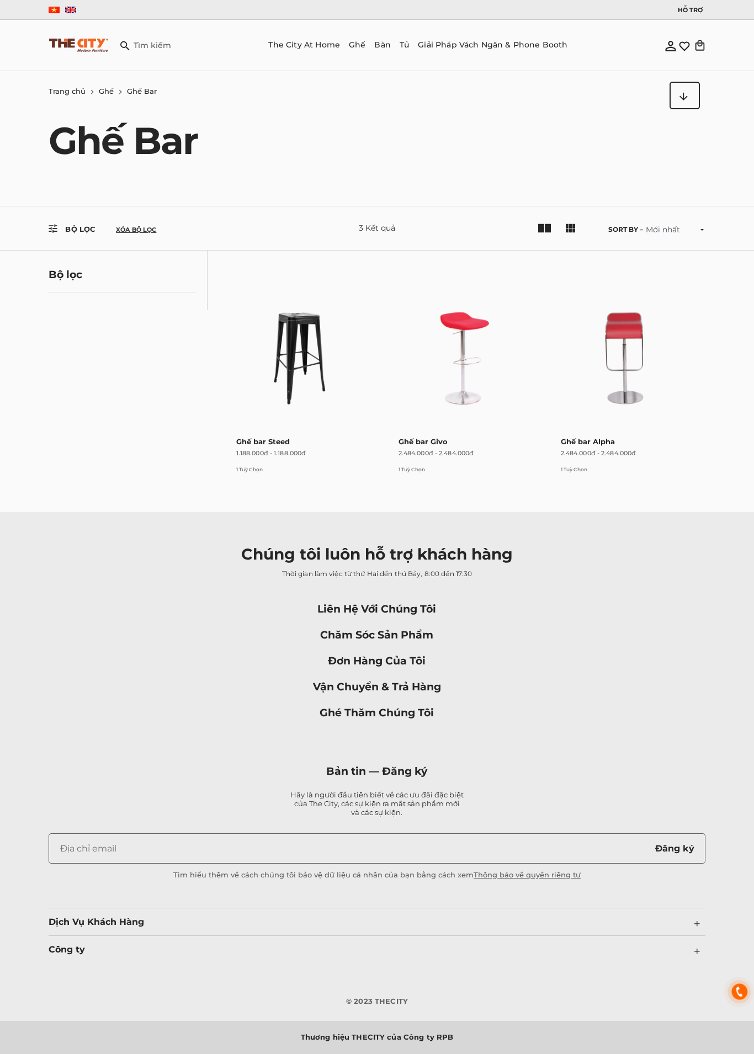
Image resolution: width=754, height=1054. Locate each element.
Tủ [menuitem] (404, 45)
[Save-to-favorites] (354, 267)
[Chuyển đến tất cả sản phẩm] (685, 95)
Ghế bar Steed (263, 441)
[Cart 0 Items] (699, 45)
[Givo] (404, 476)
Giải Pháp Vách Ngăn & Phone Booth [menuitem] (492, 45)
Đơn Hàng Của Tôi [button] (377, 660)
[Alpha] (566, 476)
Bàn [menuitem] (382, 45)
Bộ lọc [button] (79, 229)
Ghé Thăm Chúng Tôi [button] (377, 712)
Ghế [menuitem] (357, 45)
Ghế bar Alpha (588, 441)
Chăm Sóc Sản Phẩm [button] (376, 634)
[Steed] (241, 476)
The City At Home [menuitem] (304, 45)
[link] (299, 363)
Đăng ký (674, 848)
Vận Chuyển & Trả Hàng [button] (377, 686)
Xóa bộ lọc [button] (136, 229)
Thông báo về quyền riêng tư (527, 874)
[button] (145, 45)
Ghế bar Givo (423, 441)
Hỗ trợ (690, 10)
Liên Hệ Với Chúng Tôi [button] (376, 608)
